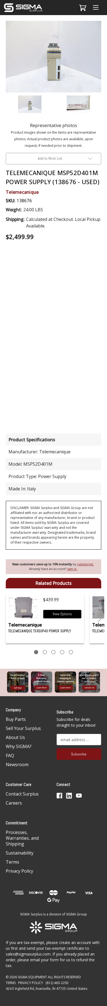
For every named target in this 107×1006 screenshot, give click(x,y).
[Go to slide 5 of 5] (7, 617)
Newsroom (17, 764)
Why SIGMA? (19, 746)
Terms (12, 862)
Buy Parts (16, 719)
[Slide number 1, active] (36, 652)
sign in (72, 569)
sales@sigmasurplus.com (28, 954)
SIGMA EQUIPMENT (32, 977)
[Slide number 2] (45, 652)
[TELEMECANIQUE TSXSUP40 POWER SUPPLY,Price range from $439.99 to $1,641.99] (23, 607)
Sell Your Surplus (23, 728)
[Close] (99, 29)
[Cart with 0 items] (82, 7)
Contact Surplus (22, 794)
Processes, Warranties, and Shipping (22, 838)
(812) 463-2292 (57, 982)
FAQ (10, 755)
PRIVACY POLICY (30, 982)
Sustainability (19, 853)
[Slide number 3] (53, 652)
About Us (15, 737)
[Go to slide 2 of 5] (100, 617)
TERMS (11, 982)
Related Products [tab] (53, 583)
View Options (62, 614)
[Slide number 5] (71, 652)
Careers (14, 803)
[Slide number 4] (62, 652)
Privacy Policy (19, 871)
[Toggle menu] (95, 7)
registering (85, 564)
